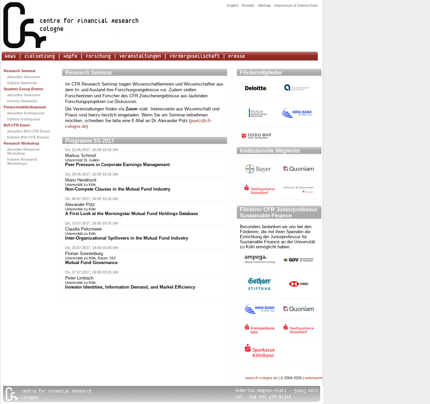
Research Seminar (20, 71)
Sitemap (264, 5)
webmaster (314, 378)
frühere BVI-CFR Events (28, 137)
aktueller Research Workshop (23, 151)
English (233, 5)
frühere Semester (22, 83)
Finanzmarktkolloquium (25, 107)
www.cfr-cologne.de (261, 378)
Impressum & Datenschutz (296, 5)
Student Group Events (23, 89)
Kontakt (248, 5)
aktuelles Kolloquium (26, 113)
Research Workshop (21, 143)
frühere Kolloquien (23, 119)
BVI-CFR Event (17, 125)
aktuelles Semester (23, 77)
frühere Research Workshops (22, 161)
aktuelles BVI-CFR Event (28, 131)
